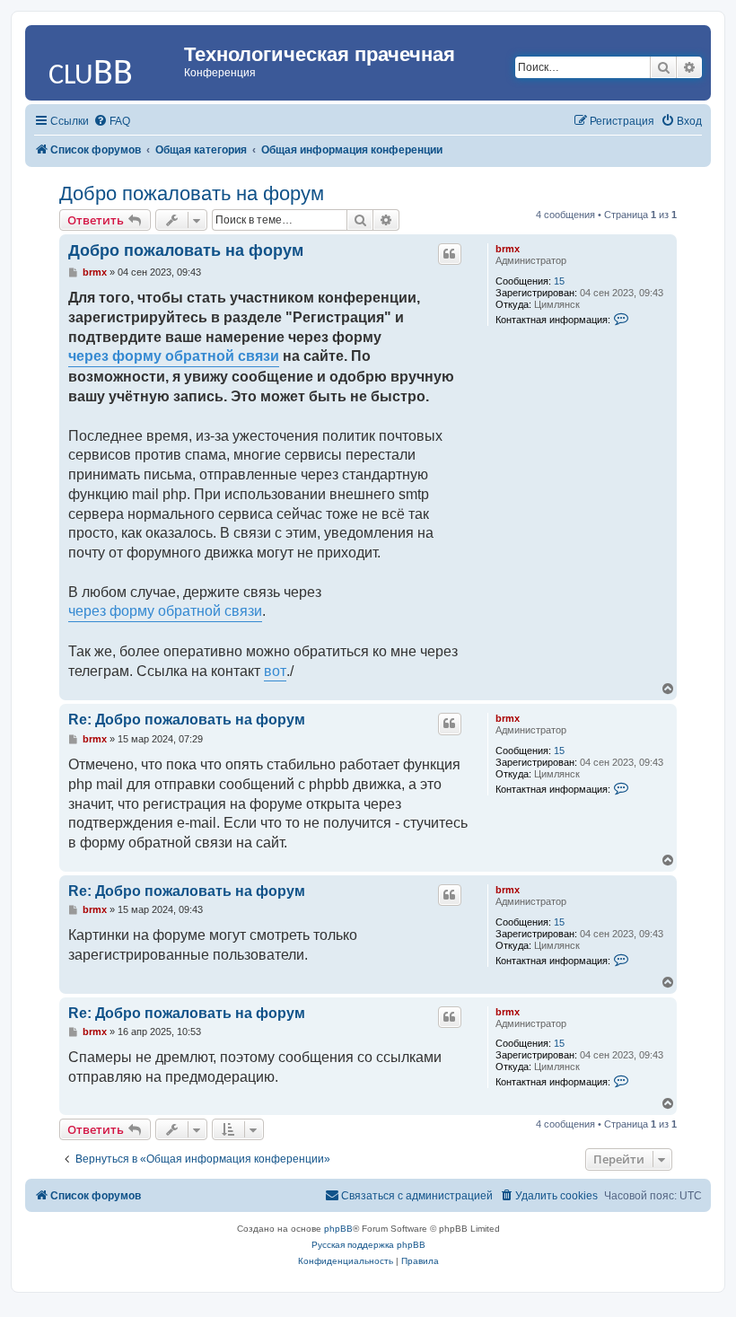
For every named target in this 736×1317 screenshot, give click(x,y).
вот (275, 671)
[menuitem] (111, 121)
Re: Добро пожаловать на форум (186, 719)
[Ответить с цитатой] (449, 254)
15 (559, 281)
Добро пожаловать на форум (191, 193)
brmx (507, 248)
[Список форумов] (107, 58)
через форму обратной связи (173, 356)
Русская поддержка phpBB (368, 1245)
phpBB (338, 1229)
